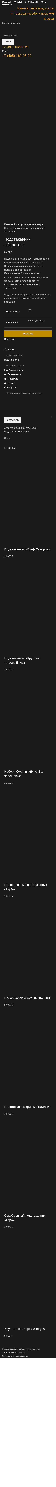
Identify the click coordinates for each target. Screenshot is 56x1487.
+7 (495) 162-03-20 (16, 56)
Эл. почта (9, 349)
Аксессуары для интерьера (28, 224)
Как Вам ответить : (14, 370)
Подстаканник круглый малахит (27, 1107)
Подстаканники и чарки (17, 228)
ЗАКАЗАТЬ (28, 334)
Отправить (13, 420)
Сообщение (10, 387)
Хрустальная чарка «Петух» (24, 1329)
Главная (9, 224)
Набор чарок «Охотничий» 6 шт (27, 998)
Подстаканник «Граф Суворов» (27, 549)
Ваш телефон (11, 360)
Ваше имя (9, 339)
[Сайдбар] (3, 1361)
